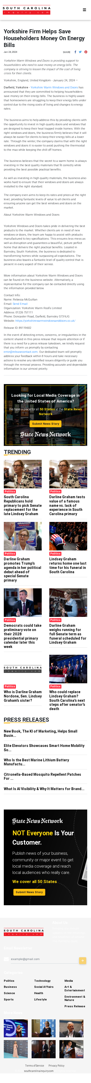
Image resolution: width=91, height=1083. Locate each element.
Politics (9, 981)
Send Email (20, 304)
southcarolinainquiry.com (39, 1071)
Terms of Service (34, 1065)
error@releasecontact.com (21, 352)
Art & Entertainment (74, 988)
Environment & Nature (74, 998)
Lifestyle (40, 999)
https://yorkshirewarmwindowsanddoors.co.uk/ (45, 320)
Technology (42, 981)
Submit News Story (45, 423)
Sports (9, 999)
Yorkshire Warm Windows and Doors (54, 87)
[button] (75, 52)
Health (38, 993)
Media (68, 981)
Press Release (74, 1006)
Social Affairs (44, 987)
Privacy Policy (56, 1065)
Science (9, 993)
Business (10, 987)
